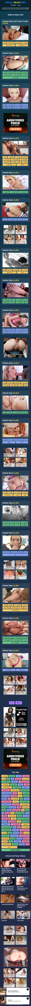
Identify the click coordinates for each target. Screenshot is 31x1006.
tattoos (22, 164)
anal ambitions (10, 72)
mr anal (18, 302)
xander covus (24, 332)
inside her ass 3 (16, 107)
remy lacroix (6, 818)
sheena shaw (15, 790)
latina (12, 813)
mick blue (17, 525)
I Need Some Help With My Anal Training (22, 906)
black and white (20, 813)
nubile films (16, 439)
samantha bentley (6, 827)
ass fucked (24, 42)
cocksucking (6, 552)
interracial (17, 787)
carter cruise (9, 45)
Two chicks (20, 920)
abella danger (6, 830)
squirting (12, 776)
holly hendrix (25, 804)
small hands (9, 164)
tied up (4, 841)
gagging (20, 552)
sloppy (10, 833)
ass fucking (16, 824)
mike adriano (15, 77)
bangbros (5, 302)
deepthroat (26, 807)
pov (22, 439)
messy (25, 552)
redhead (26, 798)
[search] (27, 8)
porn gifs (4, 807)
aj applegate (15, 798)
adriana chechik (24, 781)
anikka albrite (25, 790)
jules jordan (7, 640)
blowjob (6, 192)
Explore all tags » (16, 850)
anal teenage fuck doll (22, 157)
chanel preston (24, 835)
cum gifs (4, 821)
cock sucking (14, 192)
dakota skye (22, 45)
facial (3, 779)
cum (15, 793)
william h (16, 833)
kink (20, 793)
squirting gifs (25, 827)
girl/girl (22, 844)
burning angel (15, 159)
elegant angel (16, 810)
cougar (20, 796)
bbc (23, 810)
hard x (22, 272)
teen (26, 302)
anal (4, 42)
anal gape (13, 796)
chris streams (6, 801)
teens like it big (15, 610)
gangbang (5, 784)
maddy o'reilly (5, 796)
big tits (19, 821)
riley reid (13, 784)
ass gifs (25, 299)
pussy (26, 439)
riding (9, 442)
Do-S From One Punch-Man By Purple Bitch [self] (22, 870)
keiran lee (13, 607)
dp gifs (7, 813)
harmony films (24, 830)
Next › (18, 702)
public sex (26, 838)
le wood (19, 776)
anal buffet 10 (11, 42)
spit (15, 554)
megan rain (6, 790)
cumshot (26, 793)
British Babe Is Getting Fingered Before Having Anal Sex (7, 871)
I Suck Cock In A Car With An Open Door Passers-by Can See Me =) (8, 889)
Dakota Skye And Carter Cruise (15, 22)
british (9, 810)
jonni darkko (26, 821)
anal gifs (18, 42)
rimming (5, 776)
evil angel (9, 107)
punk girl (18, 162)
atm (21, 798)
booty (4, 332)
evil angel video (15, 75)
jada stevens (5, 838)
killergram (26, 796)
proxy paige (12, 807)
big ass (26, 787)
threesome (5, 835)
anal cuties (9, 270)
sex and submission (23, 818)
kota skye (24, 75)
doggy (4, 107)
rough (3, 810)
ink (13, 162)
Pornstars (13, 5)
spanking (26, 833)
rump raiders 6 (17, 640)
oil (2, 813)
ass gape (19, 838)
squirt (26, 784)
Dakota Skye (11, 53)
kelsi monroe (6, 804)
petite (22, 302)
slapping (25, 824)
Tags (19, 5)
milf (21, 833)
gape (27, 810)
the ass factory (15, 642)
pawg (27, 813)
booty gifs (5, 824)
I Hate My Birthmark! (8, 904)
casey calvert (12, 821)
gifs (27, 844)
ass (13, 105)
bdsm (20, 784)
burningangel (24, 159)
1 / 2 (12, 702)
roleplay (25, 162)
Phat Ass (4, 920)
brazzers (25, 605)
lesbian (15, 830)
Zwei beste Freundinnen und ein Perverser (22, 888)
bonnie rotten (12, 816)
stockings (17, 841)
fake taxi (15, 844)
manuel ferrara (6, 844)
